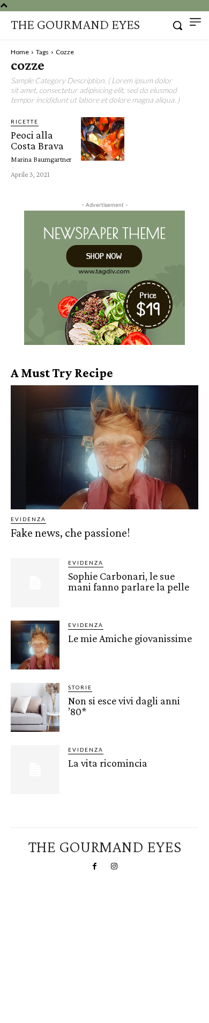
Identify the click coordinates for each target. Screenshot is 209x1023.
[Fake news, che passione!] (104, 447)
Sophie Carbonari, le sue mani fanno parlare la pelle (128, 581)
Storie (80, 687)
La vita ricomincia (107, 763)
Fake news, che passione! (70, 532)
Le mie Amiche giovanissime (130, 638)
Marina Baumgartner (41, 159)
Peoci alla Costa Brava (37, 140)
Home (20, 52)
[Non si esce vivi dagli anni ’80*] (35, 707)
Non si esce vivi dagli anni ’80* (124, 706)
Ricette (25, 121)
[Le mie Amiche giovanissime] (35, 645)
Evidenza (28, 519)
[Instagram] (114, 866)
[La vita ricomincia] (35, 769)
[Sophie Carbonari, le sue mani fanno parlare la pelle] (35, 582)
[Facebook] (94, 866)
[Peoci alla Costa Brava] (102, 139)
